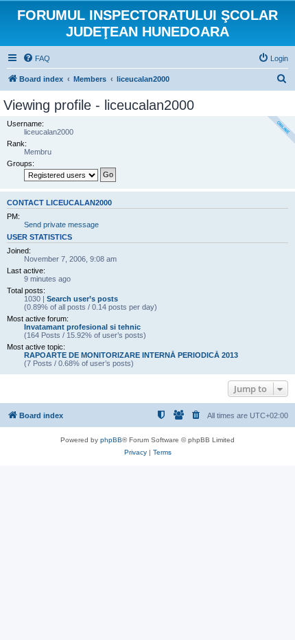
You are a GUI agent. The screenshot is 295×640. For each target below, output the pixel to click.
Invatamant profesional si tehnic (82, 327)
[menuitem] (36, 58)
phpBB (111, 440)
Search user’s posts (82, 299)
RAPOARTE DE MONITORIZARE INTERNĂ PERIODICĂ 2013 (131, 355)
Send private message (61, 224)
